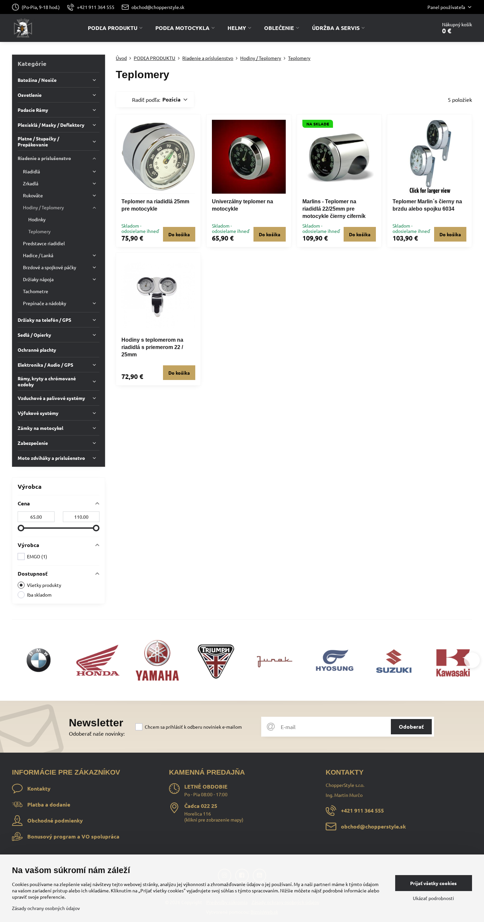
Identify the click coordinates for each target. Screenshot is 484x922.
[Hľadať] (413, 28)
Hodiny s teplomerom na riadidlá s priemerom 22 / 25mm (152, 347)
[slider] (21, 528)
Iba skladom (39, 595)
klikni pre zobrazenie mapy (214, 820)
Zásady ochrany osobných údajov (46, 908)
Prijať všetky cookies (433, 883)
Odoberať (411, 726)
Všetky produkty (44, 585)
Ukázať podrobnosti (433, 898)
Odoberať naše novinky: (97, 733)
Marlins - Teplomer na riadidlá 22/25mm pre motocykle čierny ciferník (334, 209)
